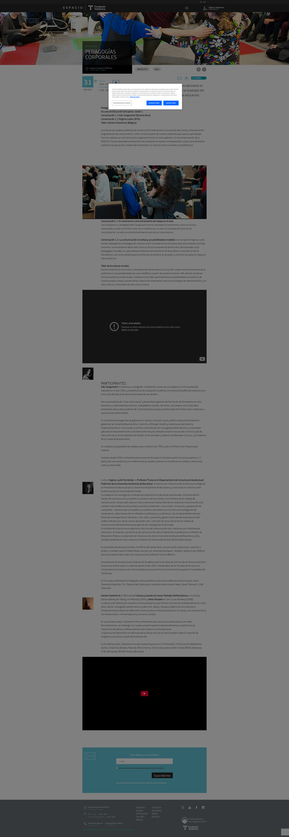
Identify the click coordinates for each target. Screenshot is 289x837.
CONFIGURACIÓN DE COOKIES (122, 103)
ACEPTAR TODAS (171, 103)
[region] (145, 96)
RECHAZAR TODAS (154, 103)
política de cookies (135, 97)
